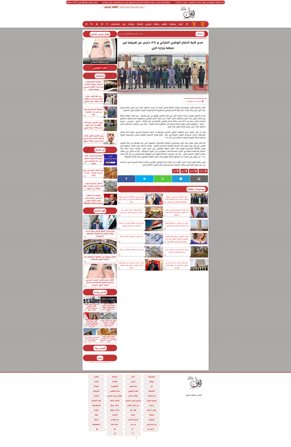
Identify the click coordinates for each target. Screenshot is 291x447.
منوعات (96, 386)
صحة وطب (115, 24)
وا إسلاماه (151, 395)
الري (183, 171)
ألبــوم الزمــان (133, 419)
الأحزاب (114, 414)
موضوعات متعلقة (196, 189)
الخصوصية (96, 424)
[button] (113, 51)
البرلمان (151, 419)
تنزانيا (192, 171)
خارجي (148, 24)
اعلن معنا (114, 424)
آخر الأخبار (100, 150)
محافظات (200, 33)
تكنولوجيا (114, 386)
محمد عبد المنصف (194, 101)
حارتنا (133, 414)
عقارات (96, 410)
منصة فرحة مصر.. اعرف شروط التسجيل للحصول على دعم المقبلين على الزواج (180, 2)
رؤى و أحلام (151, 410)
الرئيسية (151, 376)
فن (124, 24)
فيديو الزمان (151, 400)
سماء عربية (114, 405)
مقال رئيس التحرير (100, 34)
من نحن (133, 424)
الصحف (96, 395)
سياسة (173, 24)
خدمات (151, 405)
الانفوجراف (96, 405)
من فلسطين (151, 424)
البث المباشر (96, 400)
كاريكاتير (96, 391)
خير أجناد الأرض (133, 405)
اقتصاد (140, 24)
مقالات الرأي (133, 395)
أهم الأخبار (100, 211)
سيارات (151, 414)
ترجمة (96, 419)
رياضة (156, 24)
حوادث (131, 24)
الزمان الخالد (114, 400)
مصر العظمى (115, 391)
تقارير (164, 24)
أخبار (181, 24)
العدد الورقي (100, 68)
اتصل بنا (150, 429)
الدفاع (202, 171)
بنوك (96, 414)
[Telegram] (181, 178)
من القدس (114, 419)
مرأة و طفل (114, 410)
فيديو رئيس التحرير (133, 400)
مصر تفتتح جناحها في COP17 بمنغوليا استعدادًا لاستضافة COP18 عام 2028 (109, 2)
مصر (175, 171)
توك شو (133, 410)
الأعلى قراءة (100, 292)
